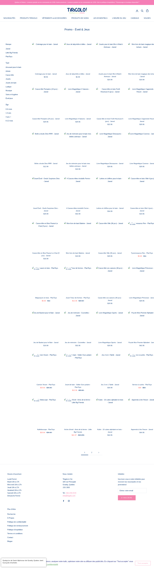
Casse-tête (10, 75)
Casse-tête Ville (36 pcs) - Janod (110, 253)
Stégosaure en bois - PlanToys (46, 298)
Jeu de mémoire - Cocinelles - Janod (78, 342)
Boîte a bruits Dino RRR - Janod (45, 163)
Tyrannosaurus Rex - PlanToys (142, 253)
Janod (8, 49)
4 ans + (8, 117)
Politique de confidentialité (16, 522)
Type (7, 63)
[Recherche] (142, 10)
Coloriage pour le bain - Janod (46, 74)
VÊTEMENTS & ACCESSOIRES (54, 18)
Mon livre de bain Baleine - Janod (78, 253)
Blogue (9, 541)
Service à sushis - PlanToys (142, 385)
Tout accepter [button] (143, 563)
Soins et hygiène (12, 94)
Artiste (8, 71)
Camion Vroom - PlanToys (46, 385)
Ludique (8, 87)
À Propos (10, 518)
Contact (10, 537)
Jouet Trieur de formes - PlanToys (78, 298)
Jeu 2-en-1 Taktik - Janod (110, 385)
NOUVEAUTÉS (9, 18)
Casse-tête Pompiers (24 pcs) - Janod (46, 119)
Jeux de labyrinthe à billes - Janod (78, 74)
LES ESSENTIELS (100, 18)
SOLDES (147, 18)
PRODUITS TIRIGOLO (28, 18)
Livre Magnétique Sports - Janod (110, 342)
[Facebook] (63, 500)
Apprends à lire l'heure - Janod (142, 429)
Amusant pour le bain (13, 67)
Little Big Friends (12, 53)
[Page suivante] (98, 452)
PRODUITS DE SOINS (80, 18)
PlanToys (9, 56)
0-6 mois (9, 109)
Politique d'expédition (15, 530)
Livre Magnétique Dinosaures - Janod (110, 163)
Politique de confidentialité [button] (47, 564)
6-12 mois (9, 121)
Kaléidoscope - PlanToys (46, 429)
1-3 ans (8, 113)
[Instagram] (69, 500)
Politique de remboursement (17, 526)
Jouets (8, 79)
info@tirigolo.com (69, 496)
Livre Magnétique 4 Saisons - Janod (78, 119)
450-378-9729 (71, 493)
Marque (8, 44)
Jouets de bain (11, 83)
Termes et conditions (15, 533)
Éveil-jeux (9, 98)
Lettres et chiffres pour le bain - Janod (110, 208)
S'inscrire (126, 498)
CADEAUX (135, 18)
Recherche (11, 514)
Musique (9, 90)
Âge (7, 105)
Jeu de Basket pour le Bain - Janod (45, 342)
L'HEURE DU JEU (119, 18)
